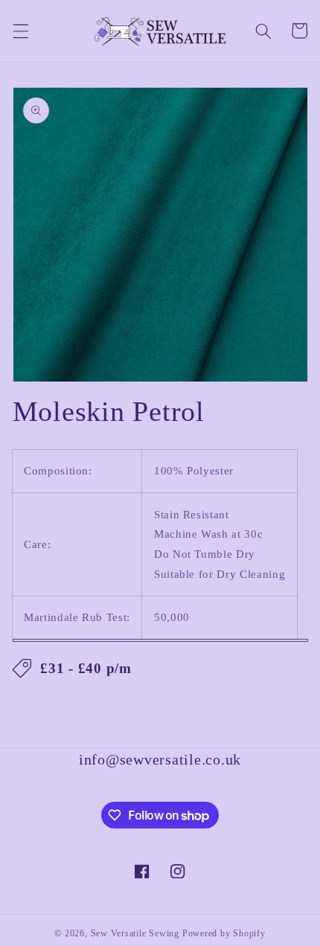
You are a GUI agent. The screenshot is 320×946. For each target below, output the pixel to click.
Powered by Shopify (224, 933)
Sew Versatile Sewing (135, 933)
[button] (20, 30)
